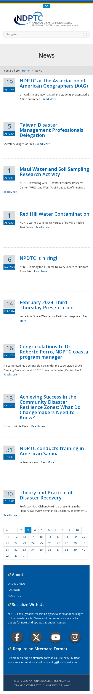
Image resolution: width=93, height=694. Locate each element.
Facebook (16, 637)
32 (16, 549)
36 (49, 549)
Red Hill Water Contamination (54, 213)
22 (16, 543)
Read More (49, 99)
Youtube (55, 637)
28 (66, 543)
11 (7, 537)
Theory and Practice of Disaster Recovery (46, 495)
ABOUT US (14, 596)
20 (83, 537)
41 (7, 556)
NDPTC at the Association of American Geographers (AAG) (54, 83)
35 (41, 549)
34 (32, 549)
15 (41, 537)
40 (83, 549)
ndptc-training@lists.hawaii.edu (57, 662)
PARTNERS (14, 590)
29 (75, 543)
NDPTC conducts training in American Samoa (52, 451)
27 (58, 543)
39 (75, 549)
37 (58, 549)
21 (7, 543)
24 (32, 543)
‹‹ (7, 530)
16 (49, 537)
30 (83, 543)
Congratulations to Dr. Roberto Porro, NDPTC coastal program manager (55, 351)
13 (24, 537)
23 (24, 543)
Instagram (75, 637)
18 (66, 537)
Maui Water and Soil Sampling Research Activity (54, 171)
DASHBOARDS (16, 584)
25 (41, 543)
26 (49, 543)
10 (77, 530)
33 (24, 549)
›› (24, 556)
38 (66, 549)
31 (7, 549)
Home (26, 70)
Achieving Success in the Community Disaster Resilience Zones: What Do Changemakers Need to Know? (50, 407)
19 (75, 537)
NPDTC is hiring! (38, 258)
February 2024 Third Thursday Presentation (47, 305)
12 (16, 537)
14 (32, 537)
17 (58, 537)
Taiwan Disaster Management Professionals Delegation (51, 129)
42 (16, 556)
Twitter (36, 637)
